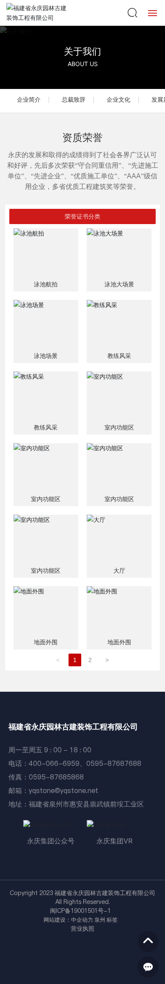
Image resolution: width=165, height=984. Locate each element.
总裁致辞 (73, 99)
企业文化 (118, 99)
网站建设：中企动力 (68, 919)
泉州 (99, 919)
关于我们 (82, 51)
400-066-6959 (54, 763)
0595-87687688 (113, 763)
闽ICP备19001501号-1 (80, 910)
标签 (112, 919)
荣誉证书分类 (82, 216)
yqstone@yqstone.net (63, 790)
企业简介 (29, 99)
